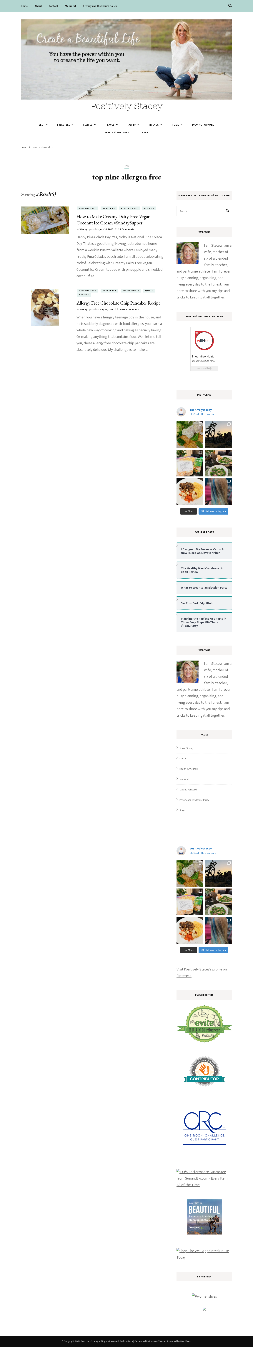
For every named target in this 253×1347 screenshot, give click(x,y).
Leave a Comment (129, 309)
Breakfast (109, 290)
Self (41, 125)
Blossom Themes (157, 1341)
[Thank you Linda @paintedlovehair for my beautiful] (218, 491)
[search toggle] (230, 6)
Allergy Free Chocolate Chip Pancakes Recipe (118, 303)
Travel (109, 125)
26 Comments (126, 229)
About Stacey (186, 748)
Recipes (87, 125)
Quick (149, 290)
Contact (53, 6)
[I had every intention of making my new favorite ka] (190, 463)
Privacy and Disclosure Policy (100, 6)
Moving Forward (203, 125)
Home (24, 6)
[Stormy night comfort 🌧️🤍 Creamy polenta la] (190, 491)
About (38, 6)
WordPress (185, 1341)
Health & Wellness (116, 132)
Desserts (108, 208)
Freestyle (63, 125)
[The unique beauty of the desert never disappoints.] (218, 434)
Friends (154, 125)
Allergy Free (87, 208)
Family (131, 125)
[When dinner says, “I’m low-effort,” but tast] (218, 463)
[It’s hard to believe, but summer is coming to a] (190, 434)
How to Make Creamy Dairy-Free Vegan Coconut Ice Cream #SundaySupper (113, 219)
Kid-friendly (129, 208)
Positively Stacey (127, 106)
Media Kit (70, 6)
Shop (145, 132)
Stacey (83, 229)
